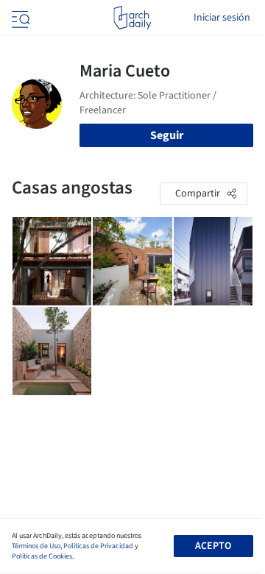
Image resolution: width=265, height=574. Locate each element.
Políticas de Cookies (42, 556)
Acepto (213, 546)
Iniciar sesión (222, 18)
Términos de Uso (36, 546)
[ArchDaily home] (132, 17)
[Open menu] (19, 17)
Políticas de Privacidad (98, 546)
